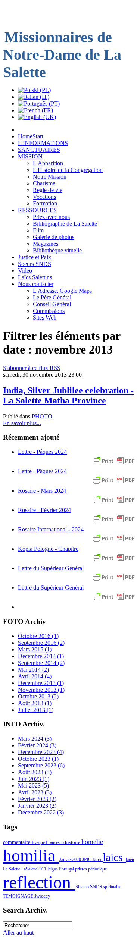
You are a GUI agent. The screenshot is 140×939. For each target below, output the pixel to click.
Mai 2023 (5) (33, 785)
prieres (81, 869)
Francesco (55, 842)
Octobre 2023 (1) (38, 759)
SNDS (96, 886)
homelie (92, 841)
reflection (39, 882)
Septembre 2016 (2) (41, 643)
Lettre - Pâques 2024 (42, 452)
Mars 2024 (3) (35, 738)
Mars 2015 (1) (35, 649)
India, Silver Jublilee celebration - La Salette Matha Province (68, 395)
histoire (73, 842)
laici (98, 859)
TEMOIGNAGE (18, 896)
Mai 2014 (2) (33, 669)
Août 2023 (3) (35, 772)
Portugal (67, 869)
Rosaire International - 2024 (51, 529)
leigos (53, 869)
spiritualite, (112, 886)
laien (130, 859)
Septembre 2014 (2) (41, 663)
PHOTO (42, 416)
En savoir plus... (22, 423)
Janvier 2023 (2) (37, 806)
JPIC (87, 859)
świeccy (42, 896)
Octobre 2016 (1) (38, 636)
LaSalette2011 (34, 869)
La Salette (12, 869)
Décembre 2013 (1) (41, 683)
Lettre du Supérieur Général (51, 568)
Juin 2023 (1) (33, 779)
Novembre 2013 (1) (41, 690)
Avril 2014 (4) (35, 676)
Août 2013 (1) (35, 703)
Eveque (39, 842)
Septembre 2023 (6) (41, 765)
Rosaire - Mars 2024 (42, 490)
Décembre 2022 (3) (41, 812)
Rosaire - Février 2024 (44, 510)
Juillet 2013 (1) (35, 710)
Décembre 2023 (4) (41, 752)
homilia (31, 855)
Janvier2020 (70, 859)
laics (114, 857)
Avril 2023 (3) (35, 792)
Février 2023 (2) (37, 799)
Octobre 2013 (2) (38, 696)
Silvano (82, 886)
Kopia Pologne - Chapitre (48, 549)
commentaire (17, 842)
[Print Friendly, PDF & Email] (114, 464)
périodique (97, 869)
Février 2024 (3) (37, 745)
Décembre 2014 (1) (41, 656)
